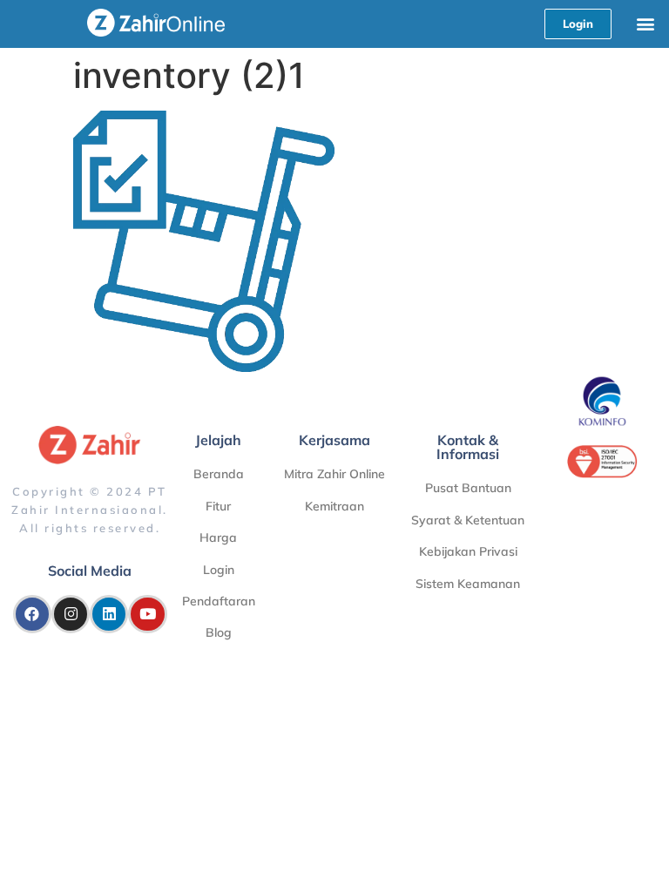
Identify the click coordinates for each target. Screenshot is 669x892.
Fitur (218, 506)
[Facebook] (32, 614)
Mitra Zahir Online (334, 474)
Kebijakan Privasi (468, 551)
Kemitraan (334, 506)
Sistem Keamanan (468, 583)
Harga (218, 537)
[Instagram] (70, 614)
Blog (219, 632)
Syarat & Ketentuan (467, 520)
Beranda (218, 474)
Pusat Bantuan (468, 488)
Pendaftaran (218, 601)
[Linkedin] (109, 614)
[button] (646, 23)
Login (218, 570)
